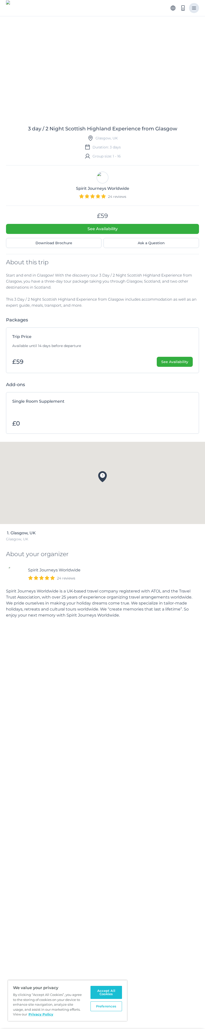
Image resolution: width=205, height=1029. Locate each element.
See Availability (103, 228)
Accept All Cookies (106, 992)
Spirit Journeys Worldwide (54, 570)
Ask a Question (151, 243)
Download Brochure (54, 243)
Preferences (106, 1006)
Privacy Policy (40, 1014)
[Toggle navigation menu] (194, 8)
